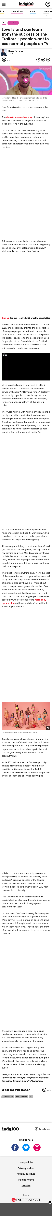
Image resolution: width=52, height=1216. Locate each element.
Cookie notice (26, 1179)
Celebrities (17, 11)
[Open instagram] (37, 1147)
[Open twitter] (26, 1147)
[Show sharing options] (48, 728)
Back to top (44, 1129)
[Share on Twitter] (43, 59)
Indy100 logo (26, 4)
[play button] (26, 80)
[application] (26, 366)
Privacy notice (26, 1168)
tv (31, 1097)
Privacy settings (26, 1174)
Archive (26, 1185)
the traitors (21, 1097)
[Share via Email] (48, 59)
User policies (26, 1162)
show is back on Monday (19, 117)
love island (13, 23)
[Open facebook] (15, 1147)
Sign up (6, 318)
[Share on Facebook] (38, 59)
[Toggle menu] (4, 4)
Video (33, 11)
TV (4, 23)
